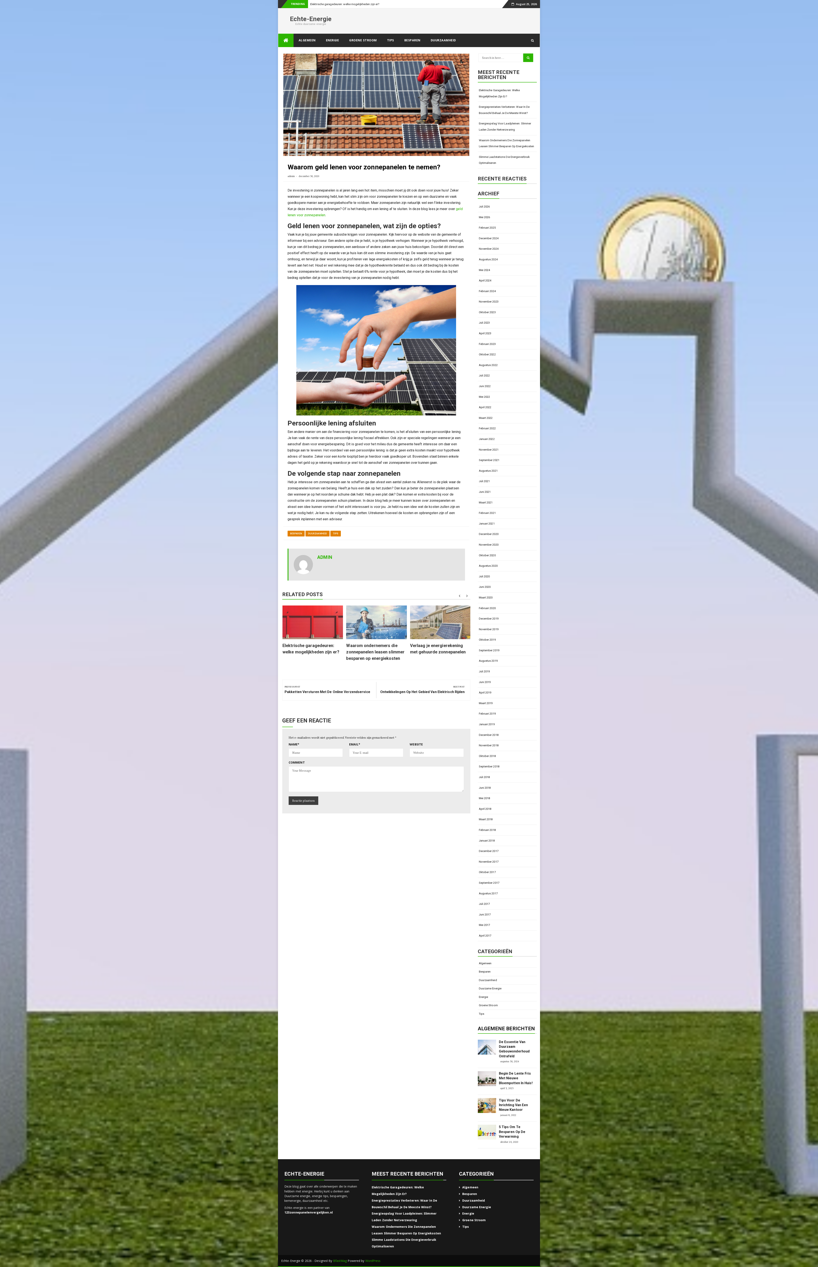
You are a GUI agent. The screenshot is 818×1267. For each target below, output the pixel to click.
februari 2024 (487, 299)
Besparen (412, 48)
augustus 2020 (488, 574)
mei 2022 (484, 405)
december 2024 (488, 246)
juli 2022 (484, 383)
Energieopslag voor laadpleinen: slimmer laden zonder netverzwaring (505, 135)
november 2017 (488, 870)
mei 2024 (484, 278)
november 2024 (488, 257)
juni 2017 (485, 922)
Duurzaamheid (443, 48)
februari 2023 (487, 352)
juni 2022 (485, 394)
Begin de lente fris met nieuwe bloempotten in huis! (516, 1086)
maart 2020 (486, 605)
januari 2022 (487, 447)
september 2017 (489, 891)
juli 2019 (484, 679)
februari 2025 (487, 236)
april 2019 (485, 700)
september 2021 (489, 468)
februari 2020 (487, 616)
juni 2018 (485, 796)
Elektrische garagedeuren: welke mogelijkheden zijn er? (499, 101)
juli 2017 (484, 912)
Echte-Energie (310, 27)
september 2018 (489, 774)
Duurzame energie (490, 996)
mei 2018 (484, 806)
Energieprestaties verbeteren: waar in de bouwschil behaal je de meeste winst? (504, 118)
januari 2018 (487, 848)
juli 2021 (484, 489)
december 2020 (488, 542)
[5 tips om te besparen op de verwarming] (487, 1140)
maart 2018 (486, 827)
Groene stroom (363, 48)
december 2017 (488, 859)
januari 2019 (487, 732)
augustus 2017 (488, 901)
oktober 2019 (487, 648)
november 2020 (488, 553)
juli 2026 (484, 214)
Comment (297, 771)
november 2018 (488, 753)
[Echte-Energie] (286, 48)
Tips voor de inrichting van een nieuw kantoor (513, 1113)
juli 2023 (484, 331)
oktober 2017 (487, 880)
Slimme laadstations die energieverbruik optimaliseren (504, 168)
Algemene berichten (506, 1037)
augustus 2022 (488, 373)
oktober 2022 (487, 362)
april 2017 (485, 944)
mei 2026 (484, 225)
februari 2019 (487, 722)
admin (291, 184)
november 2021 (488, 458)
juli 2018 (484, 785)
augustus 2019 (488, 669)
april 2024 (485, 288)
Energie (332, 48)
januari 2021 (487, 531)
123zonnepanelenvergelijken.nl (308, 1221)
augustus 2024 (488, 267)
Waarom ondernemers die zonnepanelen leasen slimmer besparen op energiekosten (375, 660)
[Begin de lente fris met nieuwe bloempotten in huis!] (487, 1087)
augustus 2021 (488, 479)
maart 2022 (486, 426)
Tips (390, 48)
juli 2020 (484, 584)
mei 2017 (484, 933)
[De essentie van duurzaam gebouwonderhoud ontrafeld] (487, 1055)
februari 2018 (487, 838)
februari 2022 (487, 436)
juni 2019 (485, 690)
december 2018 (488, 743)
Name (294, 753)
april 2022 (485, 415)
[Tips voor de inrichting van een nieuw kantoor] (487, 1113)
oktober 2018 (487, 764)
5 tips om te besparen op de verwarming (512, 1140)
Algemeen (307, 48)
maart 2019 (486, 711)
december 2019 (488, 626)
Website (416, 753)
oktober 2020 (487, 563)
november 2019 (488, 637)
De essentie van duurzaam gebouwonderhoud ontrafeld (514, 1057)
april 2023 (485, 341)
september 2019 (489, 658)
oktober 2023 (487, 320)
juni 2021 (485, 500)
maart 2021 (486, 510)
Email (354, 753)
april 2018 (485, 817)
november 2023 (488, 309)
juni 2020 (485, 595)
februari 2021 (487, 521)
